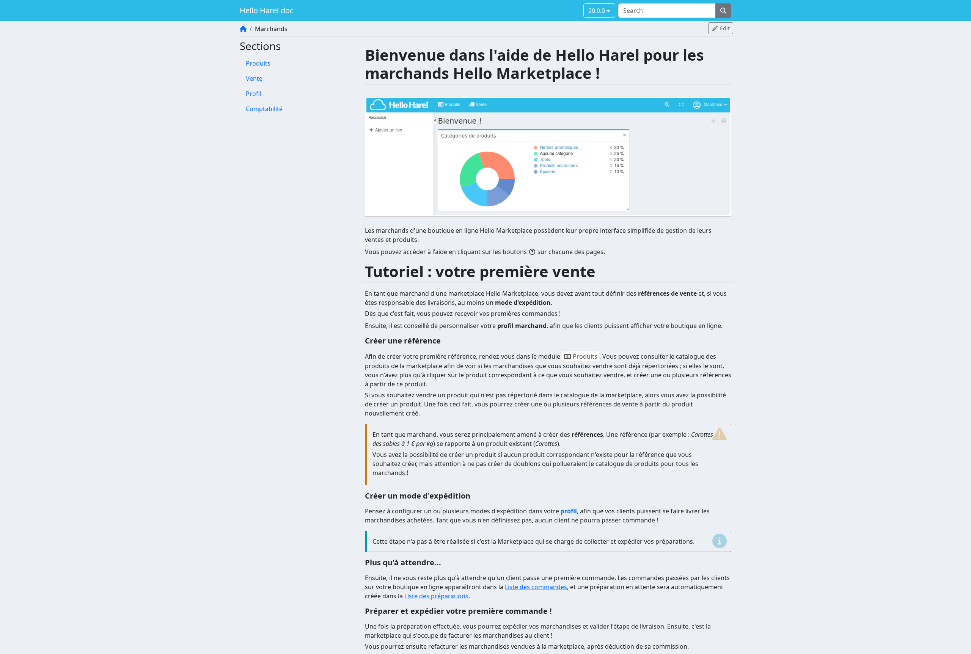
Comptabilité (264, 109)
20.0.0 (597, 10)
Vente (254, 78)
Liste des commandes (536, 587)
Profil (253, 93)
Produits (258, 63)
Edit (724, 28)
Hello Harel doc (267, 10)
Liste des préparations (436, 596)
